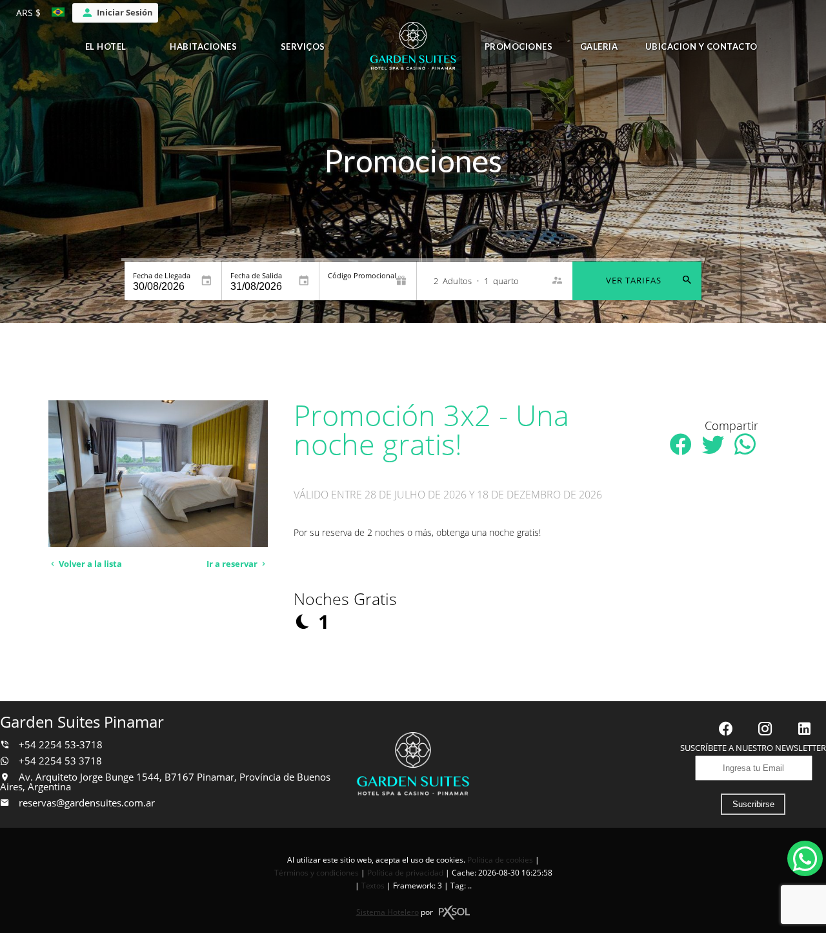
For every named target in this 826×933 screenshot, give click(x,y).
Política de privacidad (405, 872)
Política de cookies (500, 859)
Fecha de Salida (256, 275)
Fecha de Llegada (161, 275)
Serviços (303, 46)
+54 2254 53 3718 (59, 761)
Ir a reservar (232, 564)
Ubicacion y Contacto (701, 46)
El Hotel (105, 46)
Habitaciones (203, 46)
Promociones (519, 46)
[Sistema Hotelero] (454, 912)
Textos (373, 885)
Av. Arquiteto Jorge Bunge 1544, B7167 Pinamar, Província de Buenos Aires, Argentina (165, 782)
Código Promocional (362, 275)
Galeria (599, 46)
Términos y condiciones (316, 872)
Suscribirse (753, 804)
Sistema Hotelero (387, 911)
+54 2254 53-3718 (59, 745)
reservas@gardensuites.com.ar (87, 803)
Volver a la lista (89, 564)
